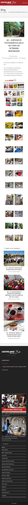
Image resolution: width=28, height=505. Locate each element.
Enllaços (4, 489)
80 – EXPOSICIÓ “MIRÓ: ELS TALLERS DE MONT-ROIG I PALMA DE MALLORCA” (14, 334)
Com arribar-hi (5, 492)
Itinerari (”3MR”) (6, 475)
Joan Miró (4, 455)
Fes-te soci (4, 484)
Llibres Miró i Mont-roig (8, 464)
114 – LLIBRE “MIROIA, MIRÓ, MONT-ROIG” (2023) (14, 413)
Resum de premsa (6, 478)
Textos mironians (6, 472)
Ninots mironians (6, 467)
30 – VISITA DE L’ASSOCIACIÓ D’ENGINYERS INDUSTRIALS (14, 268)
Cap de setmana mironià (8, 461)
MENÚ (3, 447)
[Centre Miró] (1, 12)
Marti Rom (14, 56)
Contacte (4, 495)
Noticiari (4, 487)
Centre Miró (5, 449)
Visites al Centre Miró (7, 481)
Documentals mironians (8, 469)
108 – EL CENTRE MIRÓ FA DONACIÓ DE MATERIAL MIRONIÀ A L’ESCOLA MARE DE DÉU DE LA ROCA (14, 294)
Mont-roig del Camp (7, 452)
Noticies (23, 58)
